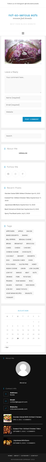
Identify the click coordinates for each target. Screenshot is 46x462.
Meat (27, 273)
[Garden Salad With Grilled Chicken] (8, 418)
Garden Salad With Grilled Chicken (18, 193)
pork (18, 277)
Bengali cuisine (25, 239)
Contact (34, 456)
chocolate (26, 252)
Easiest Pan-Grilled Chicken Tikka (17, 198)
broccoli (30, 244)
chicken (27, 248)
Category (25, 456)
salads (9, 285)
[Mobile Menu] (23, 33)
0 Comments (27, 420)
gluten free (23, 264)
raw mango (20, 281)
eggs (31, 260)
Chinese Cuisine (12, 252)
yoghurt (9, 297)
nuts (35, 273)
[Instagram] (15, 174)
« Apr (6, 347)
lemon (23, 268)
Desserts (31, 256)
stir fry (9, 289)
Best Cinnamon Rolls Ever (14, 209)
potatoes (27, 277)
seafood (18, 285)
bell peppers (10, 239)
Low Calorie (34, 268)
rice (31, 281)
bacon (29, 231)
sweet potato (21, 289)
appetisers (10, 231)
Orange (9, 277)
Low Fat (9, 273)
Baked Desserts (12, 235)
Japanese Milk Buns (12, 205)
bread (8, 244)
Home (10, 456)
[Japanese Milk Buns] (8, 442)
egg (7, 260)
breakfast (19, 244)
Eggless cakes (19, 260)
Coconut (10, 256)
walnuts (28, 293)
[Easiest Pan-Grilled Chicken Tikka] (8, 430)
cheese (17, 248)
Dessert (20, 256)
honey (34, 264)
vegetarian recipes (13, 293)
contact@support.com (18, 402)
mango (19, 273)
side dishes (30, 285)
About (16, 456)
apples (20, 231)
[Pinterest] (22, 174)
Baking (25, 235)
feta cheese (10, 264)
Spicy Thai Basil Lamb (13, 213)
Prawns (9, 281)
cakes (8, 248)
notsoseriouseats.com (18, 409)
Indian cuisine (11, 268)
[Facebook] (8, 174)
